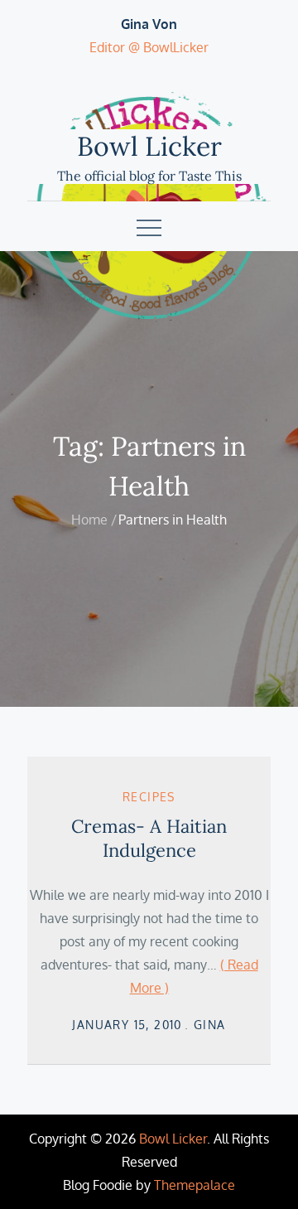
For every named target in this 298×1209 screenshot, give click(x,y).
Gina (210, 1025)
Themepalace (194, 1185)
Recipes (149, 797)
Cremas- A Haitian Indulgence (149, 838)
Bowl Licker (149, 146)
